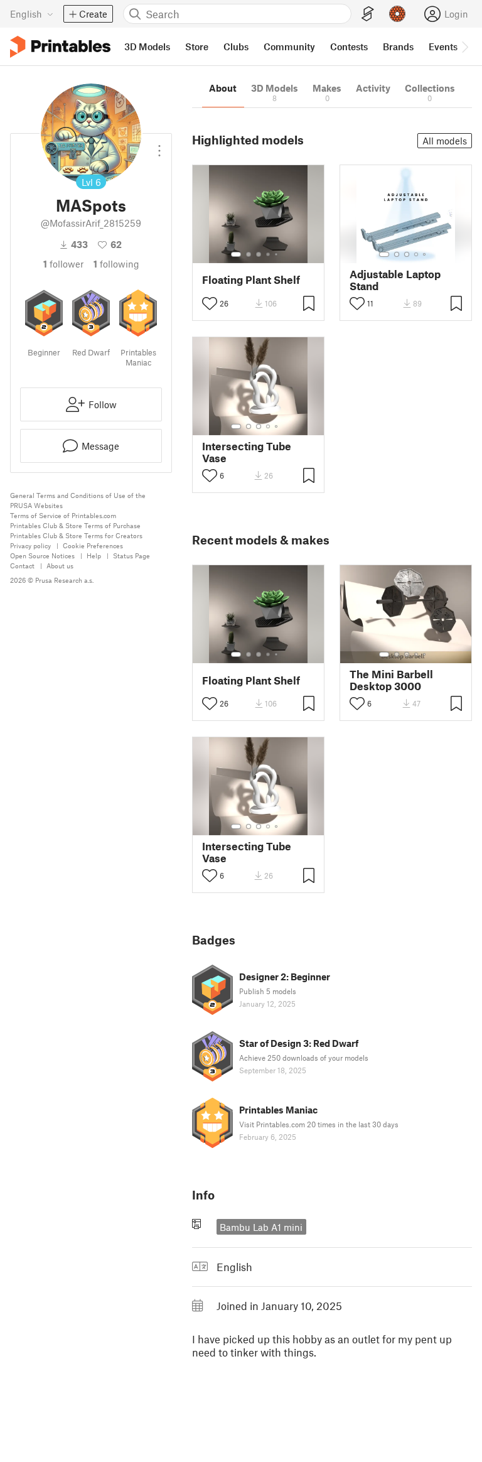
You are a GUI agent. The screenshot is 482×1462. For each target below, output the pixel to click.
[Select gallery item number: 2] (248, 254)
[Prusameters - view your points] (397, 14)
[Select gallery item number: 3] (258, 254)
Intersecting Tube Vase (246, 452)
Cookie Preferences (93, 545)
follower (63, 263)
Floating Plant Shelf (251, 280)
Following (116, 263)
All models (444, 140)
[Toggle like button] (209, 303)
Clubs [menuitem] (236, 46)
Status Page (131, 555)
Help (94, 555)
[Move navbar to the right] (464, 46)
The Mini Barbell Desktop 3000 (391, 680)
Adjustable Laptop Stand (395, 280)
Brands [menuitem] (398, 46)
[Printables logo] (60, 47)
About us (59, 565)
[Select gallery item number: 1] (236, 254)
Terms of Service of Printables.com (63, 515)
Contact (22, 565)
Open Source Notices (42, 555)
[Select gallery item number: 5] (277, 254)
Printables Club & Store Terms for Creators (76, 535)
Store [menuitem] (196, 46)
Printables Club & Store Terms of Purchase (75, 525)
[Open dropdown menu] (159, 145)
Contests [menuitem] (349, 46)
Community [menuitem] (289, 46)
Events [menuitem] (443, 46)
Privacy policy (30, 545)
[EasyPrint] (367, 14)
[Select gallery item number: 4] (268, 254)
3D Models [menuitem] (147, 46)
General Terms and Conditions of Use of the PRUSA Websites (78, 500)
